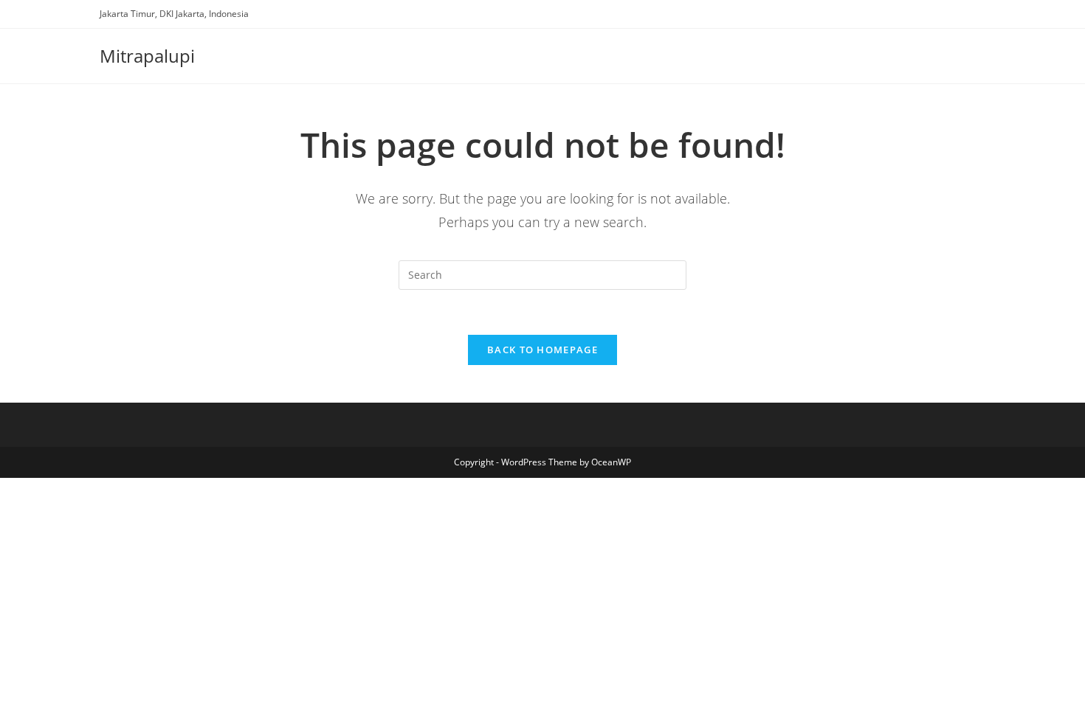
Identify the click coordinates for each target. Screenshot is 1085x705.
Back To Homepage (542, 349)
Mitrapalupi (147, 56)
